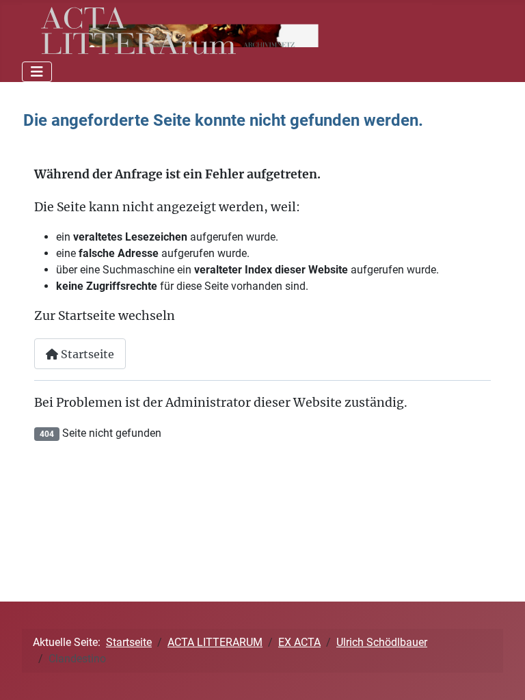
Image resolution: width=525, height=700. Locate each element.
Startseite (86, 354)
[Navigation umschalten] (37, 72)
